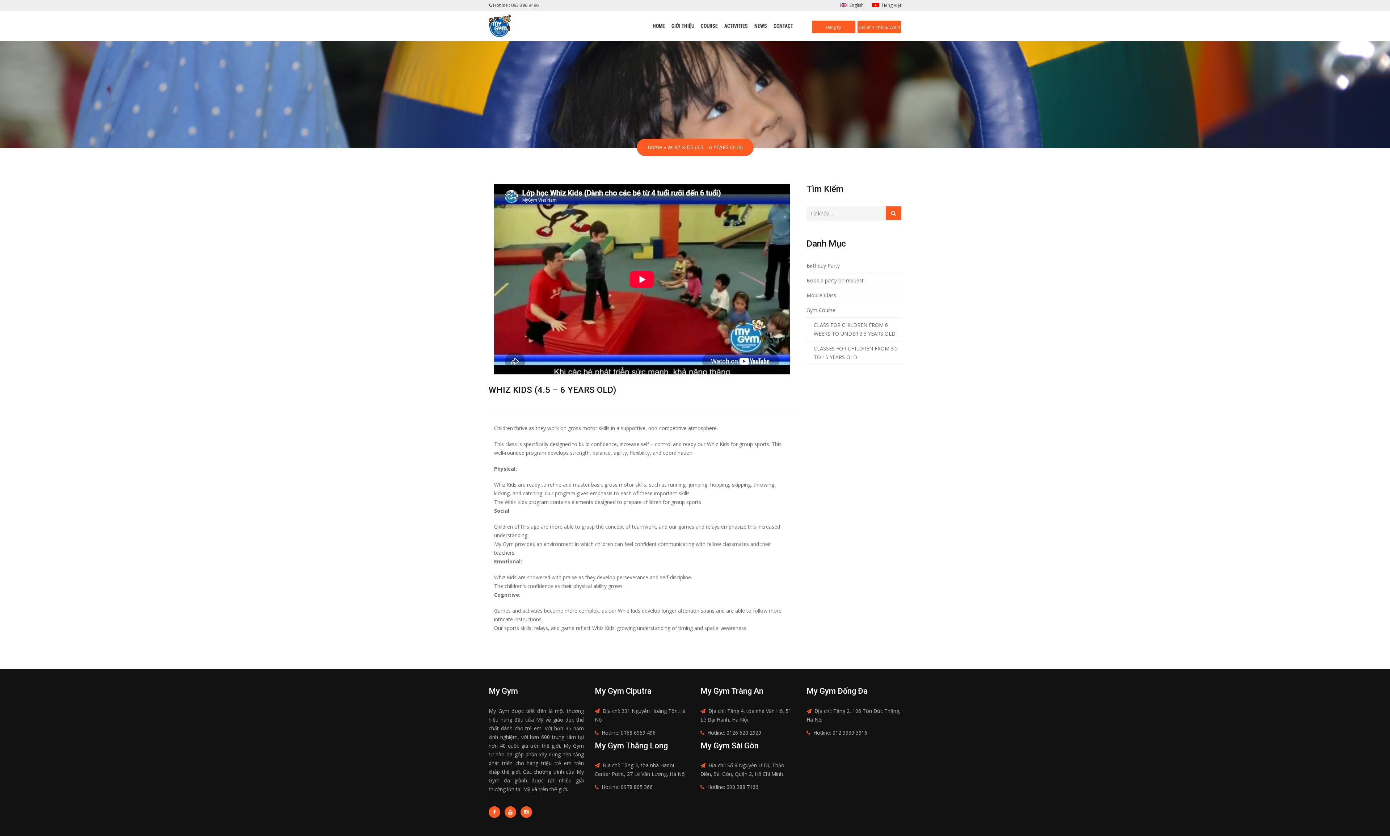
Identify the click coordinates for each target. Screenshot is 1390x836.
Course (709, 26)
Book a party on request (835, 280)
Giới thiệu (682, 26)
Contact (783, 26)
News (760, 26)
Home (659, 26)
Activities (736, 26)
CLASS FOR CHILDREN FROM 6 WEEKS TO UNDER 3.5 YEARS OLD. (855, 329)
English (857, 5)
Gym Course (820, 310)
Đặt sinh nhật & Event (879, 27)
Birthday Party (823, 265)
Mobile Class (821, 295)
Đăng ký (833, 27)
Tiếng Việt (891, 5)
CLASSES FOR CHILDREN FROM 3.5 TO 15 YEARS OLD (856, 353)
